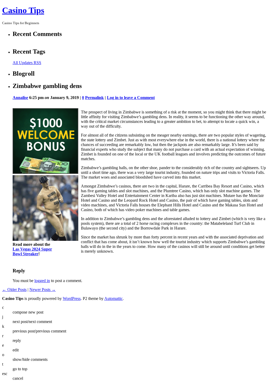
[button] (135, 171)
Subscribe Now (134, 215)
